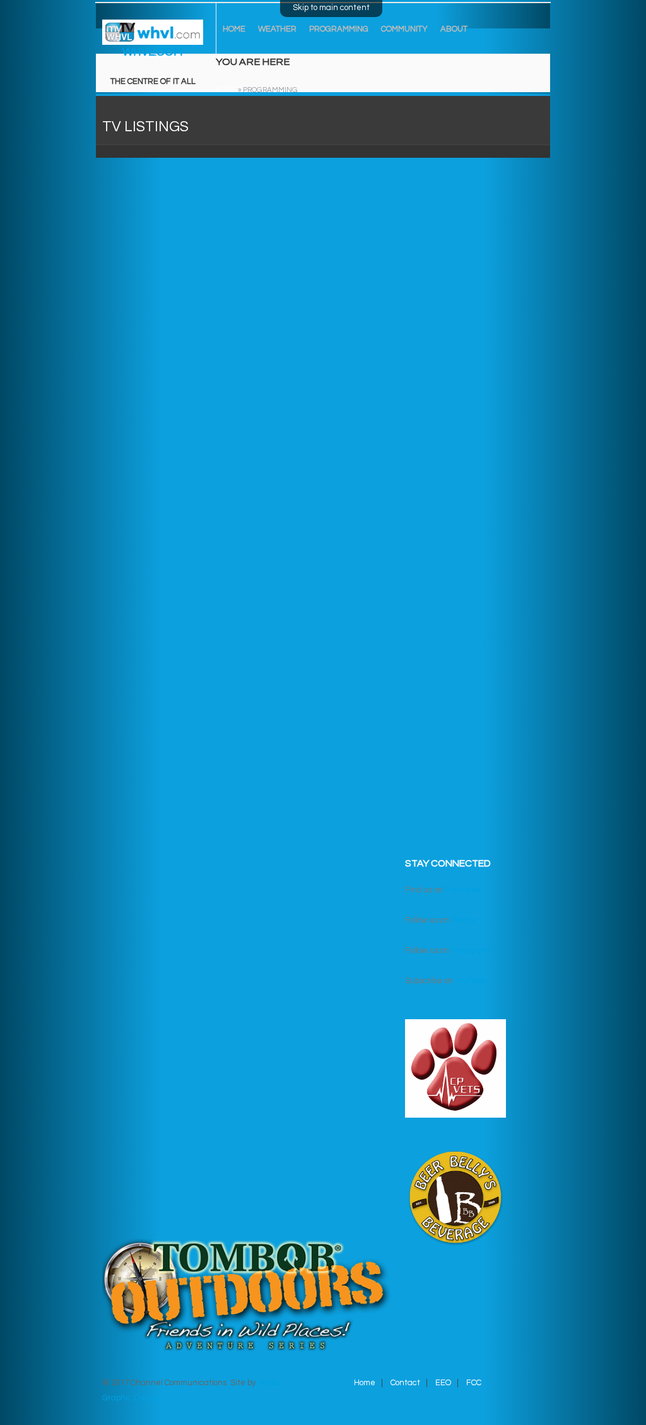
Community (404, 29)
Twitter (464, 920)
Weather (277, 29)
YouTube (470, 980)
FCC (473, 1383)
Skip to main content (331, 7)
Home (234, 29)
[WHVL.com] (152, 36)
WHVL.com (152, 52)
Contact (405, 1383)
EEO (443, 1383)
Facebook (463, 889)
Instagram (470, 950)
